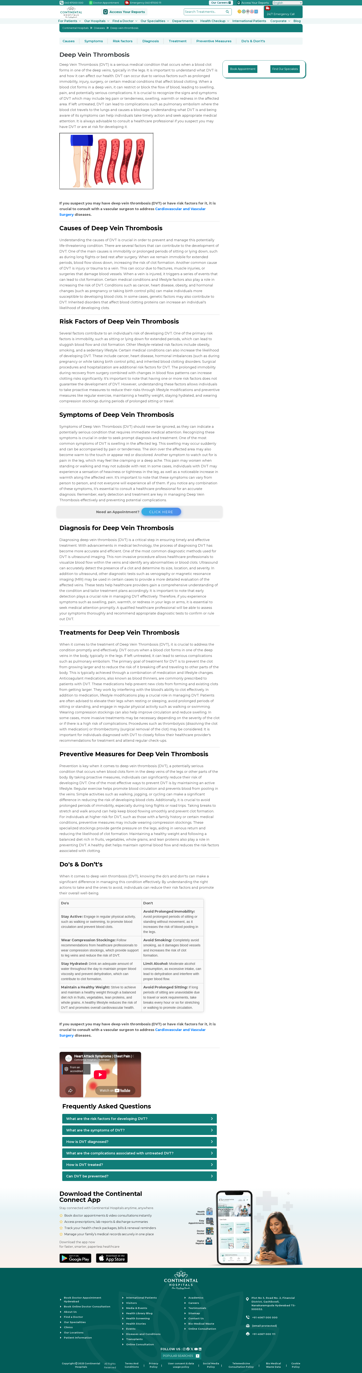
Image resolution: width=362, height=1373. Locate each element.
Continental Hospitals (75, 27)
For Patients (67, 21)
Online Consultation (140, 1344)
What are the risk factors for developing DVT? (106, 1119)
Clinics (68, 1327)
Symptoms (93, 41)
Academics (195, 1297)
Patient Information (78, 1337)
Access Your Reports (255, 3)
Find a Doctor (123, 21)
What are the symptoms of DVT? (95, 1130)
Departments (182, 21)
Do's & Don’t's (253, 41)
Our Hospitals (95, 21)
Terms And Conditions (132, 1365)
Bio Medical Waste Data (273, 1365)
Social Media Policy (211, 1365)
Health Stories (136, 1323)
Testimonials (197, 1307)
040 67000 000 (73, 2)
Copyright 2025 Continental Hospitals (81, 1365)
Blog (297, 21)
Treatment (177, 41)
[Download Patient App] (7, 1362)
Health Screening (138, 1318)
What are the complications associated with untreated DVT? (119, 1153)
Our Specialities (153, 21)
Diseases (99, 27)
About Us (70, 1311)
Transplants (134, 1339)
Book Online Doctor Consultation (87, 1306)
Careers (193, 1302)
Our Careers (220, 2)
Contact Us (196, 1318)
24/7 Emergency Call (281, 14)
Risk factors (123, 41)
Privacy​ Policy (153, 1365)
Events (131, 1328)
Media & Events (136, 1307)
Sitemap (194, 1313)
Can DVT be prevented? (87, 1176)
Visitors (131, 1302)
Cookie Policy (295, 1365)
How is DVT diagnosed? (87, 1142)
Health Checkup (212, 21)
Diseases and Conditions (143, 1333)
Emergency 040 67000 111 (145, 2)
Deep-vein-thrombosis (124, 27)
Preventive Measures (214, 41)
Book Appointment (242, 69)
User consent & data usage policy (181, 1365)
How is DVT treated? (84, 1165)
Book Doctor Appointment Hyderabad (82, 1299)
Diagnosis (150, 41)
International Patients (249, 21)
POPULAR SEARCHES (178, 1356)
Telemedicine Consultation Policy (241, 1365)
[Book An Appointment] (7, 1351)
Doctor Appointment (106, 2)
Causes (69, 41)
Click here (161, 512)
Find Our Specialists (285, 69)
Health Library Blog (139, 1313)
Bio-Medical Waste (201, 1323)
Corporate (278, 21)
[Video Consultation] (7, 1327)
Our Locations (74, 1332)
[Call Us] (7, 1339)
